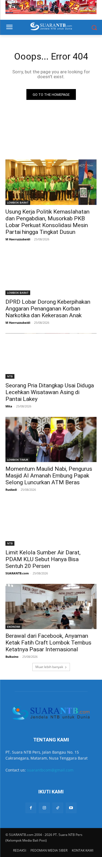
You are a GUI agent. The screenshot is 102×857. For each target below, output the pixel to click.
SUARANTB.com (17, 573)
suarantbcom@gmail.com (50, 770)
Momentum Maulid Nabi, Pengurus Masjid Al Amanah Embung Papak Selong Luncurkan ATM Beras (48, 476)
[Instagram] (44, 808)
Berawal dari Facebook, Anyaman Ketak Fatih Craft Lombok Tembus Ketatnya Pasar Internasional (48, 643)
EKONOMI (13, 627)
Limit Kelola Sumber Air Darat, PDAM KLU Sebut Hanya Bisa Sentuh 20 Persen (43, 559)
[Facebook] (31, 808)
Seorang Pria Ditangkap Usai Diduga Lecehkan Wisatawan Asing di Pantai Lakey (49, 392)
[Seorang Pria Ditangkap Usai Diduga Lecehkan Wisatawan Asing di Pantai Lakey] (51, 356)
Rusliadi (11, 490)
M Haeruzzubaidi (17, 239)
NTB (10, 376)
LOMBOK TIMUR (17, 460)
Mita (8, 406)
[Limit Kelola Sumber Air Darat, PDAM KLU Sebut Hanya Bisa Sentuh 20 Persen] (51, 523)
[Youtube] (71, 808)
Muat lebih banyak (49, 667)
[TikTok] (57, 808)
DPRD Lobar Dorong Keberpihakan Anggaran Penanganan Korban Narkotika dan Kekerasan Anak (47, 309)
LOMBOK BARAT (18, 202)
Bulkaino (11, 657)
